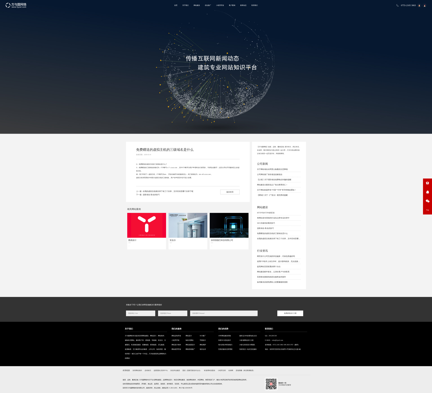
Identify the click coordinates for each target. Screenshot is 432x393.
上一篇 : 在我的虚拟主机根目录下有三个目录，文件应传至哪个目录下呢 (164, 191)
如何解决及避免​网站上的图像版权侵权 (272, 282)
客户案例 (232, 5)
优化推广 (208, 5)
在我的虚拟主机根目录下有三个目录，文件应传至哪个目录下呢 (282, 239)
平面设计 (203, 340)
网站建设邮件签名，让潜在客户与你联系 (273, 272)
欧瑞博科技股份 (209, 370)
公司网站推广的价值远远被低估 (269, 174)
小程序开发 (220, 5)
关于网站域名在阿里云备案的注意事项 (272, 169)
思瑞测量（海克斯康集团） (245, 370)
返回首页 (230, 192)
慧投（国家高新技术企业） (191, 370)
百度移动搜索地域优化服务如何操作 (271, 277)
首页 (175, 5)
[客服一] (418, 5)
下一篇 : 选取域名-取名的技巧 (148, 195)
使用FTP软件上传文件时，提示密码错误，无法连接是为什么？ (282, 261)
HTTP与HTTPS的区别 (265, 213)
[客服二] (424, 5)
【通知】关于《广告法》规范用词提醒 (272, 195)
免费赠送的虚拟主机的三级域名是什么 (272, 233)
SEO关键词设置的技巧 (266, 223)
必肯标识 (148, 370)
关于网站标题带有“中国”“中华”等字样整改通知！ (276, 190)
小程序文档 (222, 370)
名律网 (230, 370)
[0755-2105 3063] (427, 183)
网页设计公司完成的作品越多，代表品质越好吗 (276, 256)
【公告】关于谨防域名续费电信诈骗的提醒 (274, 180)
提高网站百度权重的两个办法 (268, 267)
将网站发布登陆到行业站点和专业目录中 (273, 218)
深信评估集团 (175, 370)
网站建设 (197, 5)
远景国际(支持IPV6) (161, 370)
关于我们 (185, 5)
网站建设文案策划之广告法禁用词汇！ (272, 185)
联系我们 (254, 5)
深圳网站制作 (137, 370)
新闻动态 (243, 5)
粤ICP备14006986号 (185, 388)
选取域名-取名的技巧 (265, 228)
